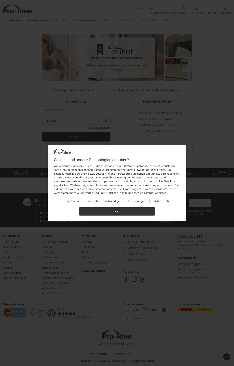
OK (117, 211)
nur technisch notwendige (103, 201)
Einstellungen (136, 201)
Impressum (72, 201)
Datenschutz (161, 201)
